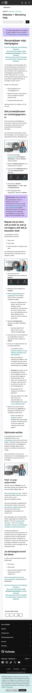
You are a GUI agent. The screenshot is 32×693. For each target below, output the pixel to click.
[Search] (27, 21)
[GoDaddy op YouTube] (19, 663)
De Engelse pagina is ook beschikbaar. (17, 34)
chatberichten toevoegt (14, 493)
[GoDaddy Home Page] (8, 651)
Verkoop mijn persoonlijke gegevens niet (16, 672)
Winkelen (4, 645)
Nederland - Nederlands (8, 658)
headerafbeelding (17, 293)
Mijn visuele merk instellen (14, 51)
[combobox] (14, 22)
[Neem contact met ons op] (22, 2)
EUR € (27, 658)
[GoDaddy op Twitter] (15, 663)
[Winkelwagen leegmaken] (29, 2)
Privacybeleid (16, 668)
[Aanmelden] (25, 2)
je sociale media (13, 207)
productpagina (12, 156)
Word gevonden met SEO (12, 57)
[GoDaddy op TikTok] (11, 663)
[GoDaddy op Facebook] (2, 663)
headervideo (11, 295)
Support (3, 628)
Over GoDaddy (5, 624)
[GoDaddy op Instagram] (6, 663)
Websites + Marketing (15, 11)
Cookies (24, 668)
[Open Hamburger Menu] (2, 2)
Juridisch (8, 668)
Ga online (7, 47)
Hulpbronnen (5, 633)
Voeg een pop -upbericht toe (12, 507)
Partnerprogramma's (7, 637)
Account (3, 641)
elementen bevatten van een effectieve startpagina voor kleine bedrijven (19, 352)
